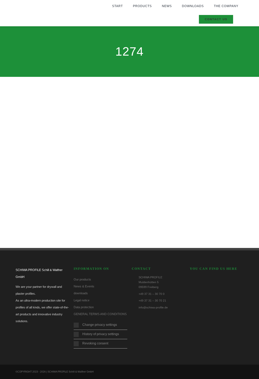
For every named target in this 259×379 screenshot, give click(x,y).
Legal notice (81, 300)
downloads (81, 293)
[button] (100, 325)
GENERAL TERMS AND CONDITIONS (100, 314)
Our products (82, 279)
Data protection (84, 307)
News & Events (84, 286)
